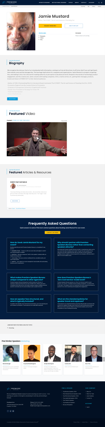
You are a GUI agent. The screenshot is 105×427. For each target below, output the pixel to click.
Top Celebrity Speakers (68, 400)
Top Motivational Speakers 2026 (71, 396)
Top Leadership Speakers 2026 (70, 398)
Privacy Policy (77, 422)
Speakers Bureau (6, 6)
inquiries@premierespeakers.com (42, 405)
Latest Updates (90, 396)
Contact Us (89, 398)
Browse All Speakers (68, 404)
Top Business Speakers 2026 (69, 391)
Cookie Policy (85, 422)
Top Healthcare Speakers (69, 402)
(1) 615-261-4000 (38, 402)
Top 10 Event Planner (21, 208)
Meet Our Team (90, 393)
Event (13, 208)
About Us (89, 391)
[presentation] (103, 359)
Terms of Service (94, 422)
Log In (88, 407)
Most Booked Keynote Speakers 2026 (72, 393)
